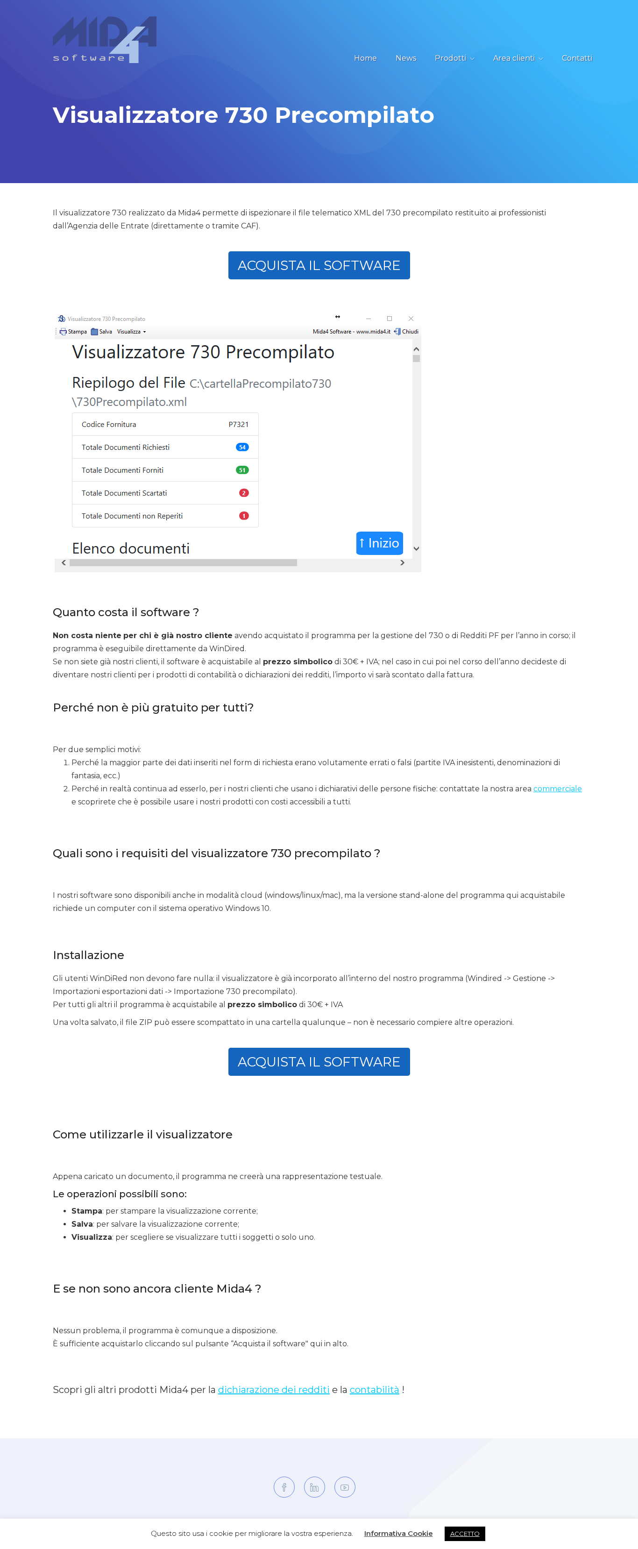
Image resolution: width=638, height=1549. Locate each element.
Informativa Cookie (398, 1533)
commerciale (557, 788)
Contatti (577, 58)
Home (365, 58)
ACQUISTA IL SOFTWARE (319, 265)
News (406, 58)
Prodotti (450, 58)
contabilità (374, 1389)
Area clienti (514, 58)
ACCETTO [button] (465, 1533)
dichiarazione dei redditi (274, 1389)
